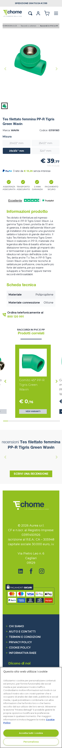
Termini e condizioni (23, 636)
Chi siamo (15, 626)
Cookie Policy (18, 647)
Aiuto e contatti (21, 631)
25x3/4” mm (16, 150)
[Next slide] (56, 69)
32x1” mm (45, 150)
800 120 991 (15, 316)
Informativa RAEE (21, 652)
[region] (31, 707)
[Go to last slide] (5, 381)
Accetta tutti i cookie (31, 733)
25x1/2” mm (45, 143)
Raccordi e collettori (29, 26)
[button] (4, 106)
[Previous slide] (5, 69)
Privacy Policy (19, 642)
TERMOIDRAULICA (10, 26)
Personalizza (31, 741)
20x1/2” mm (16, 143)
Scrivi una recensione (31, 473)
